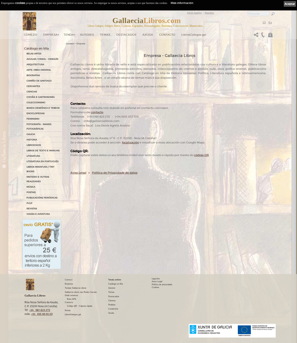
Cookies (155, 287)
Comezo (30, 35)
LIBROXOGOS (34, 145)
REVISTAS (32, 208)
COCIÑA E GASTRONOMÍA (41, 97)
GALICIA (31, 134)
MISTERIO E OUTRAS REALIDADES (38, 179)
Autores (87, 35)
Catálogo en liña (115, 284)
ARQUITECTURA (35, 64)
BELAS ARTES (34, 53)
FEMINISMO (33, 118)
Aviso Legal (78, 173)
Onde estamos (71, 295)
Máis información (182, 3)
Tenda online (114, 280)
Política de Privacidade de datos (114, 173)
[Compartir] (256, 36)
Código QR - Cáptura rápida (79, 306)
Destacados (113, 296)
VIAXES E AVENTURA (38, 214)
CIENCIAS (32, 91)
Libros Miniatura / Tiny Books (40, 169)
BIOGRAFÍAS (33, 75)
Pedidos (111, 305)
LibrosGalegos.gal (193, 35)
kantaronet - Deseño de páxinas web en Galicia (252, 340)
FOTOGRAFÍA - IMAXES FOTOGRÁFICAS (39, 126)
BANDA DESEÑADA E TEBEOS (43, 108)
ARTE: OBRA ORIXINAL (39, 69)
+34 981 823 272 (39, 310)
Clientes (112, 301)
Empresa (50, 35)
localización (130, 142)
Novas (68, 310)
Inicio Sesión (194, 12)
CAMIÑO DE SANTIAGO (39, 80)
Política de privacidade (162, 284)
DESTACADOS (126, 35)
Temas (105, 35)
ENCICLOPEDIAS (36, 113)
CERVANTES (33, 86)
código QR (201, 155)
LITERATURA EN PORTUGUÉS (42, 161)
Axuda (147, 35)
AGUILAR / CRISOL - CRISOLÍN (42, 59)
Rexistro (209, 12)
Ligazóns (156, 279)
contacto (97, 112)
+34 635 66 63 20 (42, 314)
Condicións (113, 309)
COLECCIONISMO (36, 102)
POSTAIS (31, 192)
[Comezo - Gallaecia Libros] (29, 21)
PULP (29, 203)
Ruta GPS (71, 299)
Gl (264, 22)
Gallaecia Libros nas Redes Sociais (81, 292)
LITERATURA (33, 156)
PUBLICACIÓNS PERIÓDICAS (42, 197)
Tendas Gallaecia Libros (75, 288)
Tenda (69, 35)
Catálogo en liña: (36, 48)
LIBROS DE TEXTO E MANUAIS (43, 150)
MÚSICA (31, 186)
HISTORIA (32, 139)
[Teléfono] (262, 36)
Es (270, 22)
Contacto (167, 35)
